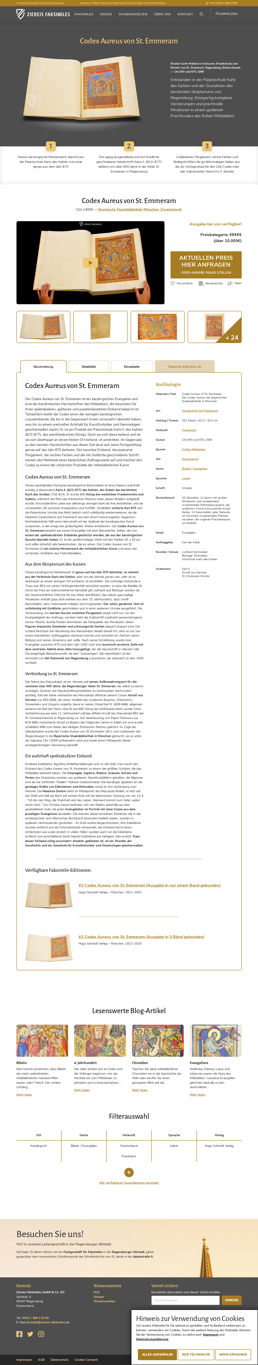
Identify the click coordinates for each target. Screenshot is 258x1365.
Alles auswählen (157, 1355)
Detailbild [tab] (89, 367)
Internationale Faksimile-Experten (41, 3)
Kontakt (185, 14)
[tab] (49, 895)
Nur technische (196, 1355)
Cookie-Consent (86, 1360)
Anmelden (228, 14)
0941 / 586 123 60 (35, 1318)
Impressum (24, 1360)
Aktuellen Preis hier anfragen (206, 264)
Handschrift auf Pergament (200, 411)
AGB (41, 1360)
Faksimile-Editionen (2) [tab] (184, 367)
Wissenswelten (133, 14)
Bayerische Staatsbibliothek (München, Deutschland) (140, 209)
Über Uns (162, 14)
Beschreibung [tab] (43, 367)
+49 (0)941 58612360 (223, 3)
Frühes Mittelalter (193, 449)
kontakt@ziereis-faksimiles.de (47, 1322)
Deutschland (128, 1146)
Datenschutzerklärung (152, 1339)
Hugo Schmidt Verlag (219, 1146)
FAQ (97, 1292)
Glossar (99, 1297)
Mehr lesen (24, 1095)
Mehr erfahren (233, 1355)
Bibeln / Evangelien (194, 469)
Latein (186, 478)
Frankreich (189, 430)
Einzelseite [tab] (131, 367)
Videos (106, 14)
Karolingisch (190, 459)
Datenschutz (60, 1360)
